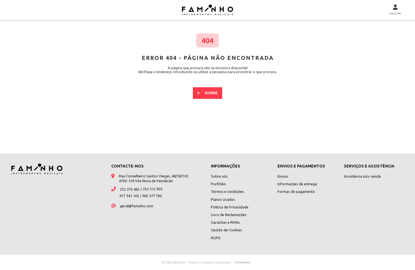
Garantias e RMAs (225, 222)
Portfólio (218, 184)
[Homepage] (207, 10)
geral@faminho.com (136, 206)
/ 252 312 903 (151, 189)
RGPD (215, 238)
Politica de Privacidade (229, 207)
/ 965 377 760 (151, 196)
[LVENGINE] (242, 262)
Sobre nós (219, 176)
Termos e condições (227, 191)
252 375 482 (129, 189)
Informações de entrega (297, 184)
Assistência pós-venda (362, 176)
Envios (283, 176)
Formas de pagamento (296, 191)
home (211, 93)
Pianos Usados (223, 199)
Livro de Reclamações (228, 215)
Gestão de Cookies (226, 230)
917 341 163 (129, 196)
